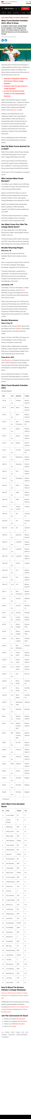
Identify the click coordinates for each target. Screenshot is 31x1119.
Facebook (13, 1026)
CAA (23, 1032)
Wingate (18, 328)
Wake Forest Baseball (22, 1034)
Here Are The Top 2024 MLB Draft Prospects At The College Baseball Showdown (14, 93)
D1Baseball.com (14, 110)
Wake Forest (12, 1034)
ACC (27, 1032)
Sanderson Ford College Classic (19, 1007)
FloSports (4, 1034)
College (18, 1032)
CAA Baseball (5, 1037)
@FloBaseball (20, 1019)
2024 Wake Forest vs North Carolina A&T (15, 17)
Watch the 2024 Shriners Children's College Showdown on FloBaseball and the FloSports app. (15, 995)
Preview (7, 1032)
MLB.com (22, 290)
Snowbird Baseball (7, 1009)
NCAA (12, 1032)
